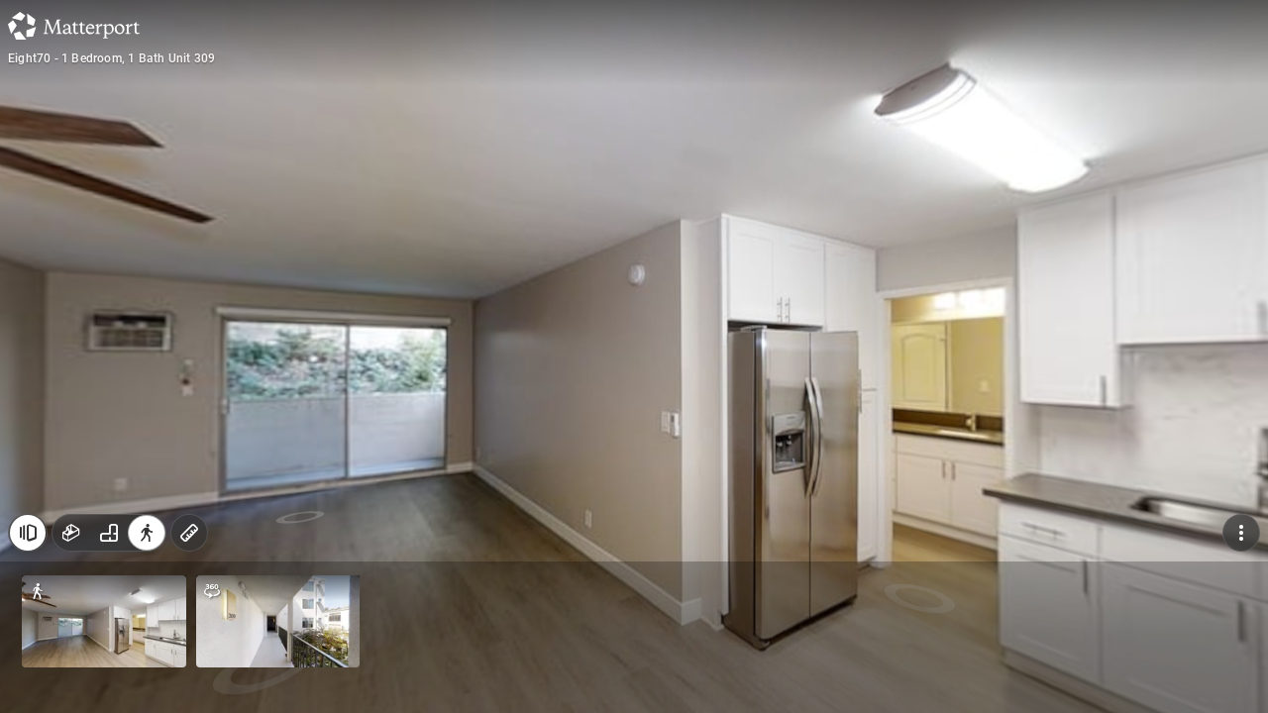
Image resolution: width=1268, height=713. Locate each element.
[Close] (28, 533)
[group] (109, 533)
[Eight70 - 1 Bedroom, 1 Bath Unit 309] (634, 356)
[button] (104, 621)
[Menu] (1241, 533)
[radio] (71, 533)
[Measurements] (189, 533)
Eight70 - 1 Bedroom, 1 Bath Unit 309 (111, 58)
